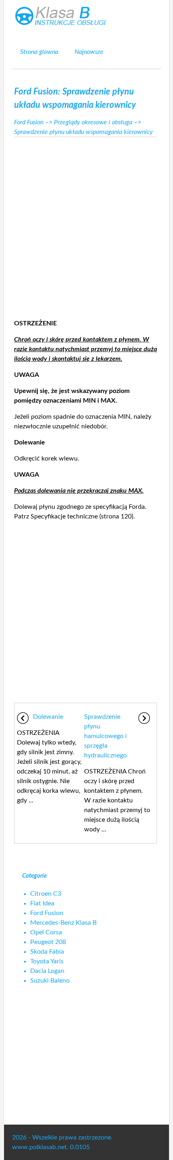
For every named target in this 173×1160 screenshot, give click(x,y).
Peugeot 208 (48, 942)
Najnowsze (88, 52)
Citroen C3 (45, 894)
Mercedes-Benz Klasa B (63, 922)
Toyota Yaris (47, 961)
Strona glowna (39, 52)
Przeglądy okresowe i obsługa (93, 122)
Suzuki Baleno (50, 980)
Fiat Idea (42, 903)
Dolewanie (48, 717)
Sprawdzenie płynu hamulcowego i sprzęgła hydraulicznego (105, 736)
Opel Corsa (46, 932)
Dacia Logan (47, 971)
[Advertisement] (86, 225)
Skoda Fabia (47, 951)
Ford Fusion (28, 122)
